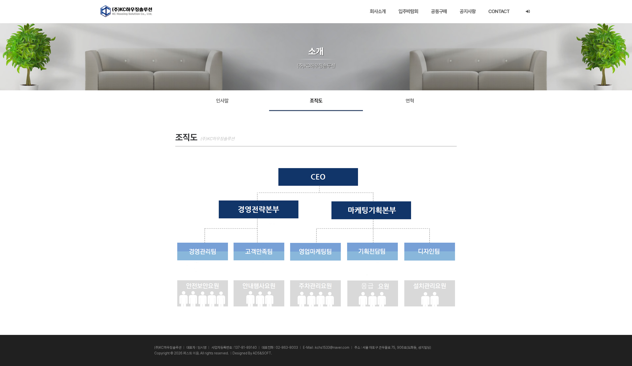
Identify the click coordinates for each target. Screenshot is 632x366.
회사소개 (378, 11)
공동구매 (439, 11)
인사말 (222, 101)
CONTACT (499, 11)
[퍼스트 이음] (126, 11)
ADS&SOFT (262, 353)
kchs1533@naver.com (332, 347)
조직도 (316, 101)
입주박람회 (408, 11)
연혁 (410, 101)
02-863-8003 (287, 347)
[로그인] (527, 11)
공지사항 (467, 11)
